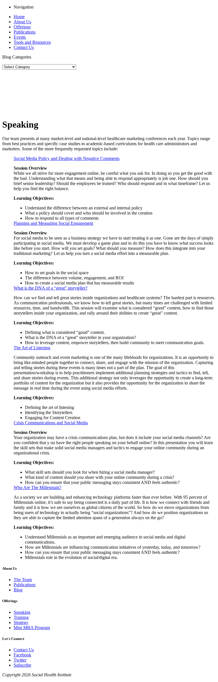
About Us (22, 21)
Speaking (22, 612)
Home (19, 16)
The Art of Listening (32, 347)
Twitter (20, 660)
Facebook (22, 654)
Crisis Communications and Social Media (51, 422)
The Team (23, 579)
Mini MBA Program (32, 627)
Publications (24, 32)
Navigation (23, 7)
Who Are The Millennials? (37, 487)
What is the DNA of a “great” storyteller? (50, 288)
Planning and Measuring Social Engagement (53, 223)
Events (20, 37)
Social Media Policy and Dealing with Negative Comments (67, 158)
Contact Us (24, 47)
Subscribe (22, 665)
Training (21, 617)
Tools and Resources (32, 42)
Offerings (22, 26)
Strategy (21, 622)
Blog (18, 589)
